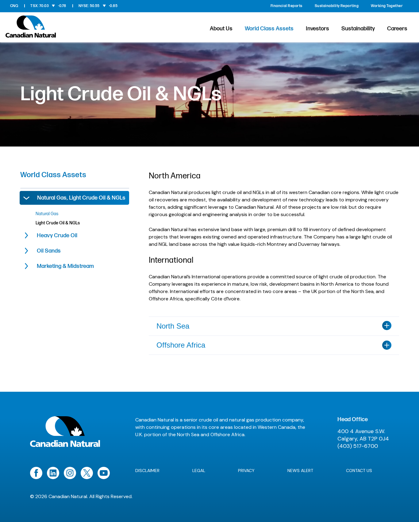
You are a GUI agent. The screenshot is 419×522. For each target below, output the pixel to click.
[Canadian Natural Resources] (31, 28)
